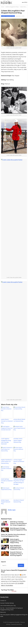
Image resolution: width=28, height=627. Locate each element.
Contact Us (3, 600)
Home (2, 6)
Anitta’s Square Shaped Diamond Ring (5, 501)
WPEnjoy (8, 624)
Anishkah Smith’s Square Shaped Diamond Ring (18, 440)
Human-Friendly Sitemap (7, 603)
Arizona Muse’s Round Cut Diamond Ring (19, 420)
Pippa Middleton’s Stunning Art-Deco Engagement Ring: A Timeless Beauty (16, 548)
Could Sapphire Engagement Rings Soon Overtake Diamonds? (6, 441)
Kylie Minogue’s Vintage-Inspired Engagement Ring (18, 529)
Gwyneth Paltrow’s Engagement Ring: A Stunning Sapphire (16, 553)
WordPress (19, 624)
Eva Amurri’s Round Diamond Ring (19, 501)
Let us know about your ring (7, 605)
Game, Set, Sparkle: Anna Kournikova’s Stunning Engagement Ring (13, 535)
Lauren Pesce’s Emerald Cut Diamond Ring (7, 421)
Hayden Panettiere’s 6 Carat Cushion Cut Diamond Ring (6, 461)
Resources (3, 612)
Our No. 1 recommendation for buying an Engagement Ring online (11, 608)
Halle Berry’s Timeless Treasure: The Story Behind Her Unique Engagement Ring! (18, 524)
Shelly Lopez (11, 510)
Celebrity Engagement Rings (12, 6)
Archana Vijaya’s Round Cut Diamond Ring (19, 461)
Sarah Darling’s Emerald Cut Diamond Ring (7, 480)
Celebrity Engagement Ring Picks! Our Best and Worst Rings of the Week (19, 481)
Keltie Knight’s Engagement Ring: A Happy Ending (16, 540)
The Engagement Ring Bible (13, 622)
